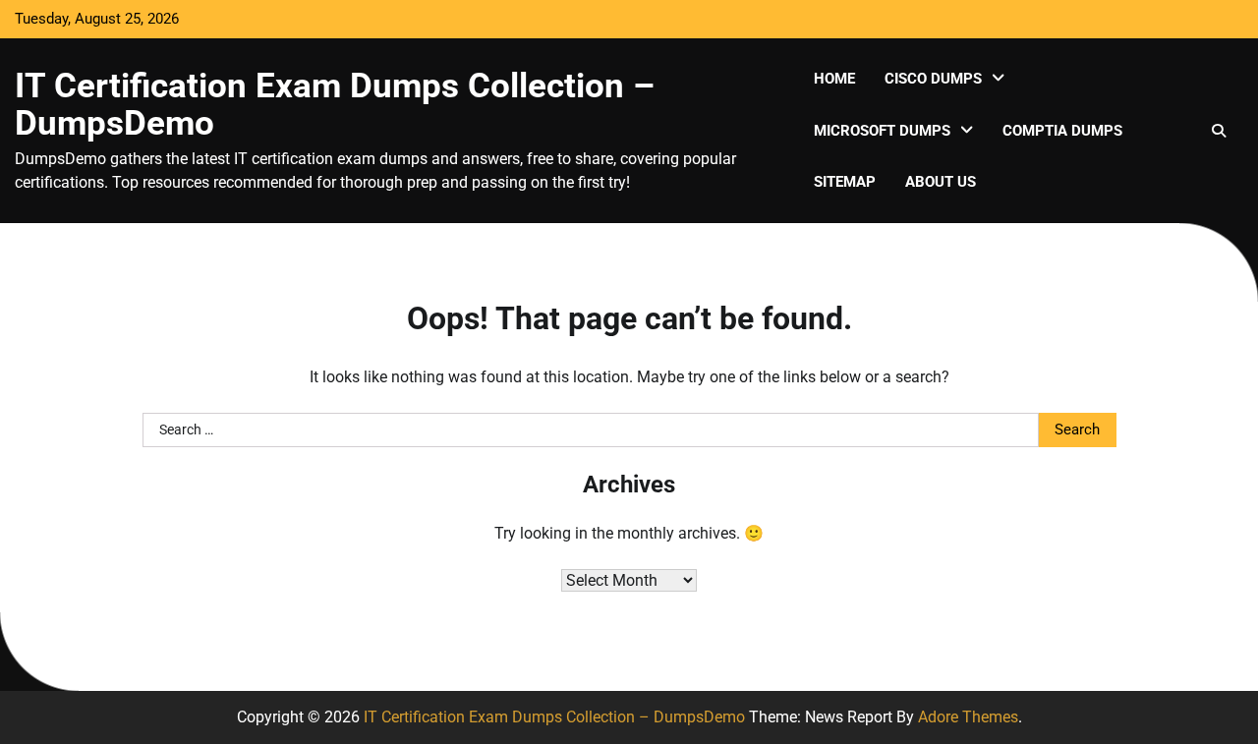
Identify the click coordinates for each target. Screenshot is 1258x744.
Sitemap (845, 182)
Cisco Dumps (933, 78)
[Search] (1218, 130)
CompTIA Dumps (1062, 131)
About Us (940, 182)
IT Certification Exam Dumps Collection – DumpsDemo (335, 104)
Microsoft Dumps (882, 131)
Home (834, 78)
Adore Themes (968, 717)
